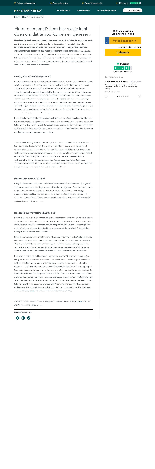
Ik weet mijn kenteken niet (130, 47)
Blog (24, 17)
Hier (32, 291)
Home (17, 17)
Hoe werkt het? (83, 10)
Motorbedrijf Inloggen (106, 10)
